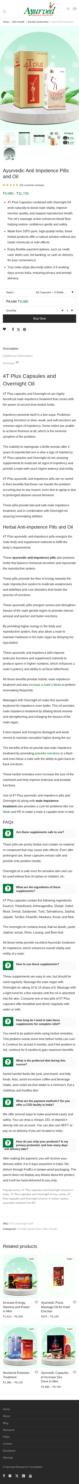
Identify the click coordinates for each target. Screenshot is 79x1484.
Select (10, 292)
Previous (3, 78)
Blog (5, 1423)
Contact (7, 1443)
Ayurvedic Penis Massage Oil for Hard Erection (55, 1307)
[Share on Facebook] (13, 330)
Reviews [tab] (11, 363)
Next (75, 78)
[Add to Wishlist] (6, 329)
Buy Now (39, 318)
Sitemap (8, 1457)
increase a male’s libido (45, 684)
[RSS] (24, 1475)
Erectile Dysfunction (38, 22)
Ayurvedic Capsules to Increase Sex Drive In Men (54, 1377)
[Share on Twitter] (18, 330)
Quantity (11, 310)
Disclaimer (9, 1450)
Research (9, 1429)
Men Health (18, 22)
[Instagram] (10, 1475)
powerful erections (47, 753)
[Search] (70, 9)
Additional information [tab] (18, 355)
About (6, 1415)
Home (6, 22)
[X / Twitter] (17, 1475)
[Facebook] (4, 1475)
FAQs (6, 1436)
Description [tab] (10, 348)
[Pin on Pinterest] (24, 330)
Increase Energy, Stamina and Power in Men (16, 1307)
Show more (21, 1316)
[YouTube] (30, 1475)
